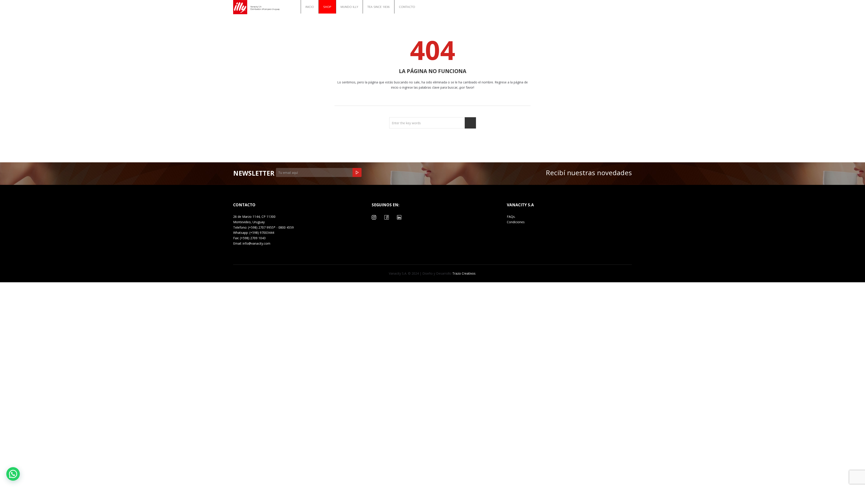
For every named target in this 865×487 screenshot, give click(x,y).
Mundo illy (349, 7)
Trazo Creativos (463, 273)
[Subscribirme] (357, 172)
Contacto (407, 7)
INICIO (309, 7)
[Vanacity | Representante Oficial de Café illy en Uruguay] (258, 7)
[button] (13, 474)
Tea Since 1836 (378, 7)
